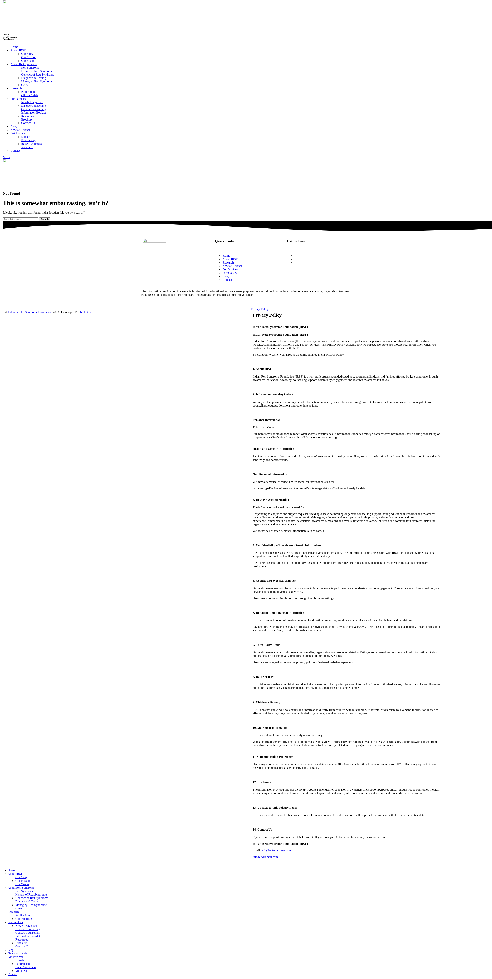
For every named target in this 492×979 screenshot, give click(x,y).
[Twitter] (305, 276)
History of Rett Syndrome (36, 71)
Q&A (24, 85)
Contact (227, 279)
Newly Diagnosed (32, 102)
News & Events (232, 266)
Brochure (26, 119)
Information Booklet (33, 112)
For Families (230, 269)
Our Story (27, 53)
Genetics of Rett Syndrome (37, 74)
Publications (28, 91)
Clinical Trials (29, 95)
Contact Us (28, 123)
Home (226, 255)
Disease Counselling (33, 105)
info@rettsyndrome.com (276, 850)
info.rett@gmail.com (306, 259)
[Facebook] (291, 276)
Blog (226, 276)
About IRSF (230, 259)
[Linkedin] (332, 276)
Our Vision (28, 60)
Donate (25, 136)
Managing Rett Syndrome (36, 81)
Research (228, 262)
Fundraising (28, 140)
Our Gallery (230, 272)
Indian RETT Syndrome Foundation (29, 312)
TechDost (85, 312)
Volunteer (27, 147)
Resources (27, 116)
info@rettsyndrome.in (307, 255)
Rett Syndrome (30, 67)
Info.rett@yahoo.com (307, 262)
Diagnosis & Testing (33, 78)
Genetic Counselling (33, 109)
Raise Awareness (31, 143)
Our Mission (28, 57)
